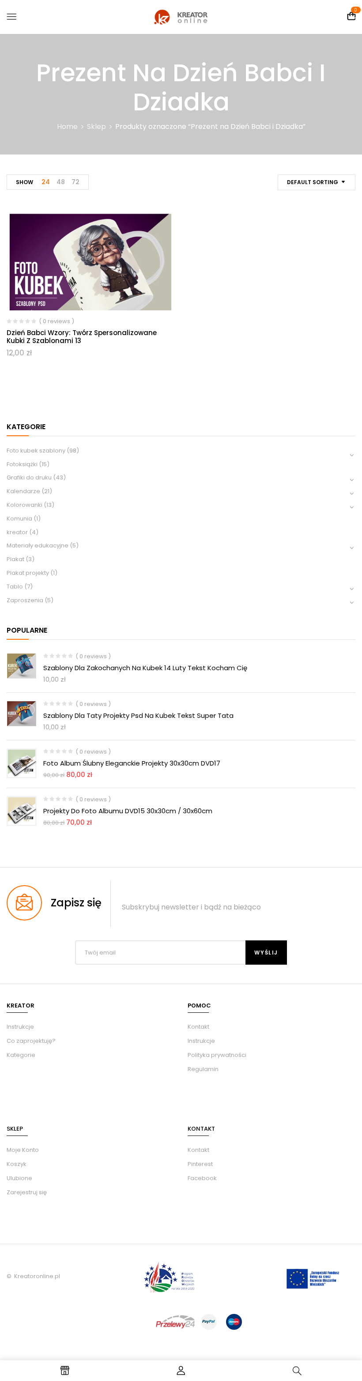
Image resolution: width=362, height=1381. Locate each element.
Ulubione (19, 1178)
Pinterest (200, 1164)
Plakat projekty (28, 573)
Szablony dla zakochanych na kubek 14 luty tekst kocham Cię (145, 667)
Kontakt (198, 1027)
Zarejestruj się (27, 1192)
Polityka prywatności (217, 1055)
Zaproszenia (25, 600)
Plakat (15, 559)
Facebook (202, 1178)
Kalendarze (23, 491)
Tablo (15, 586)
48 (61, 181)
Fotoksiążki (22, 464)
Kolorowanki (24, 505)
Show (24, 182)
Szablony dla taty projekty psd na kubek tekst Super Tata (138, 715)
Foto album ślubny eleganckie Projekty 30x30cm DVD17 (131, 763)
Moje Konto (23, 1150)
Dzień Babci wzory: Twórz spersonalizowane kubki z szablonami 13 (82, 336)
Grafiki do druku (29, 477)
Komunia (19, 518)
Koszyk (16, 1164)
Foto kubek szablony (36, 450)
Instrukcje (201, 1041)
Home (67, 126)
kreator (17, 532)
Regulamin (203, 1069)
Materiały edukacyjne (37, 545)
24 (45, 181)
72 (75, 181)
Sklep (96, 126)
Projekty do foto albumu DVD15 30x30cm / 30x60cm (127, 810)
